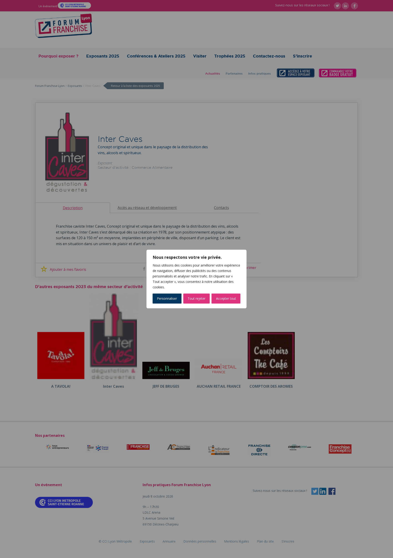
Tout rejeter (196, 298)
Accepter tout (226, 298)
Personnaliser (167, 298)
